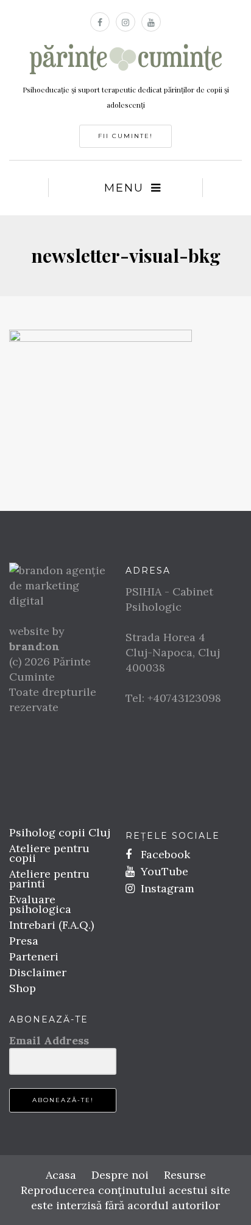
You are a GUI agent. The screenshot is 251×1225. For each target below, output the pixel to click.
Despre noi (120, 1175)
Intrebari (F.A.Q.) (51, 925)
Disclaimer (37, 972)
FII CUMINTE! (125, 136)
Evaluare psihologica (40, 904)
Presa (23, 941)
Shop (22, 988)
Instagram (166, 888)
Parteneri (33, 956)
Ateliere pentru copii (49, 853)
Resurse (185, 1175)
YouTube (163, 871)
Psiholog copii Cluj (59, 832)
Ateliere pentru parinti (49, 878)
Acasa (61, 1175)
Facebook (164, 854)
